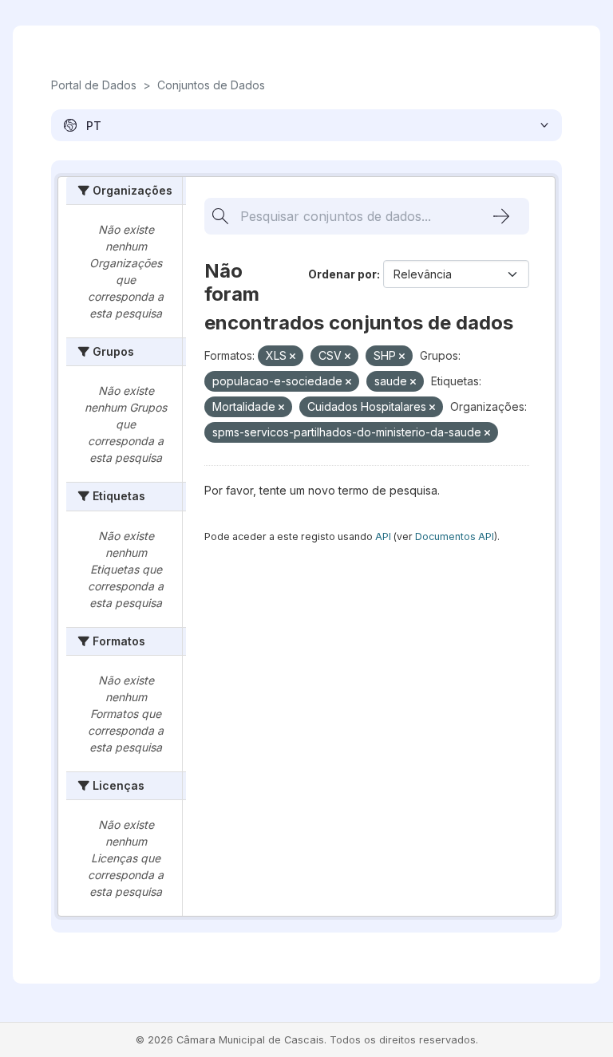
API (383, 536)
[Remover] (292, 356)
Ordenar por (342, 274)
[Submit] (501, 216)
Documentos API (454, 536)
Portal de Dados (93, 85)
